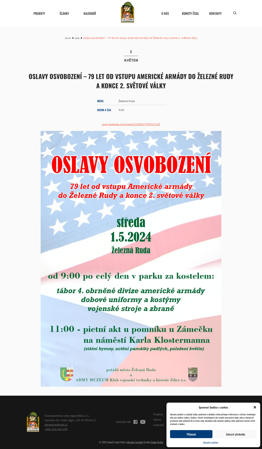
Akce (77, 38)
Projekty (39, 13)
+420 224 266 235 (56, 429)
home (127, 12)
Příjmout (191, 434)
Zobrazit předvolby (235, 434)
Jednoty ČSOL (190, 13)
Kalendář (90, 13)
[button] (255, 407)
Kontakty (215, 13)
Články (64, 13)
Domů (68, 38)
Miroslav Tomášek (135, 442)
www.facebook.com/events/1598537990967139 (131, 124)
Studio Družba (157, 442)
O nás (165, 13)
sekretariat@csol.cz (56, 424)
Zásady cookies (210, 442)
